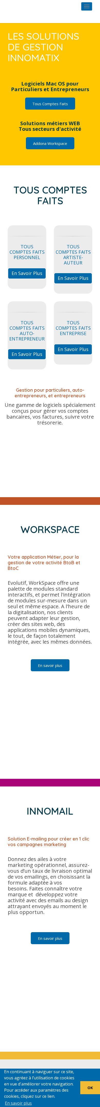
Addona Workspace (50, 143)
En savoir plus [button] (18, 1103)
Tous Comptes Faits (50, 103)
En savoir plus (27, 273)
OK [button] (90, 1087)
